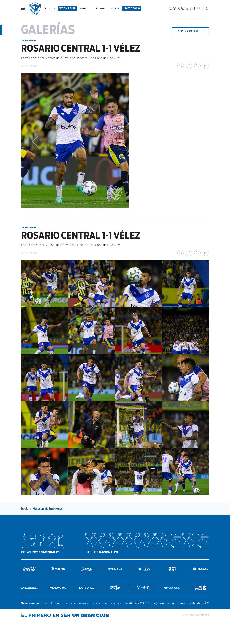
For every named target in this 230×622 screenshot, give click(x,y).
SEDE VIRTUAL (67, 8)
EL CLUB (50, 8)
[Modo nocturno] (204, 9)
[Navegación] (23, 8)
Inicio (25, 508)
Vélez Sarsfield (35, 8)
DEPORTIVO (99, 8)
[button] (180, 66)
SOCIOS (114, 8)
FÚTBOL (84, 8)
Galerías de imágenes (48, 508)
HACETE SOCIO (131, 8)
